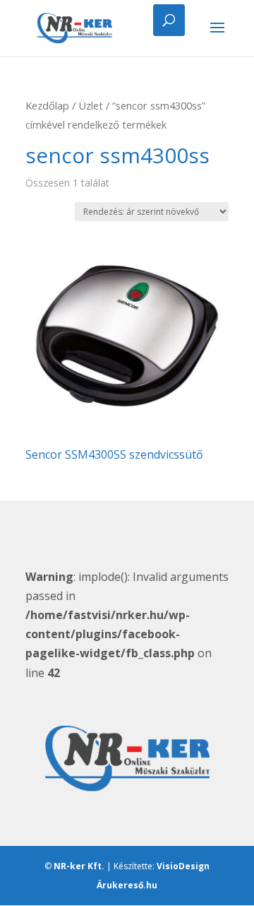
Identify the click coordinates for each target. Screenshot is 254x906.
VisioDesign (183, 866)
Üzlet (90, 105)
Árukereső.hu (127, 885)
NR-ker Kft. (79, 866)
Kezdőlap (47, 105)
